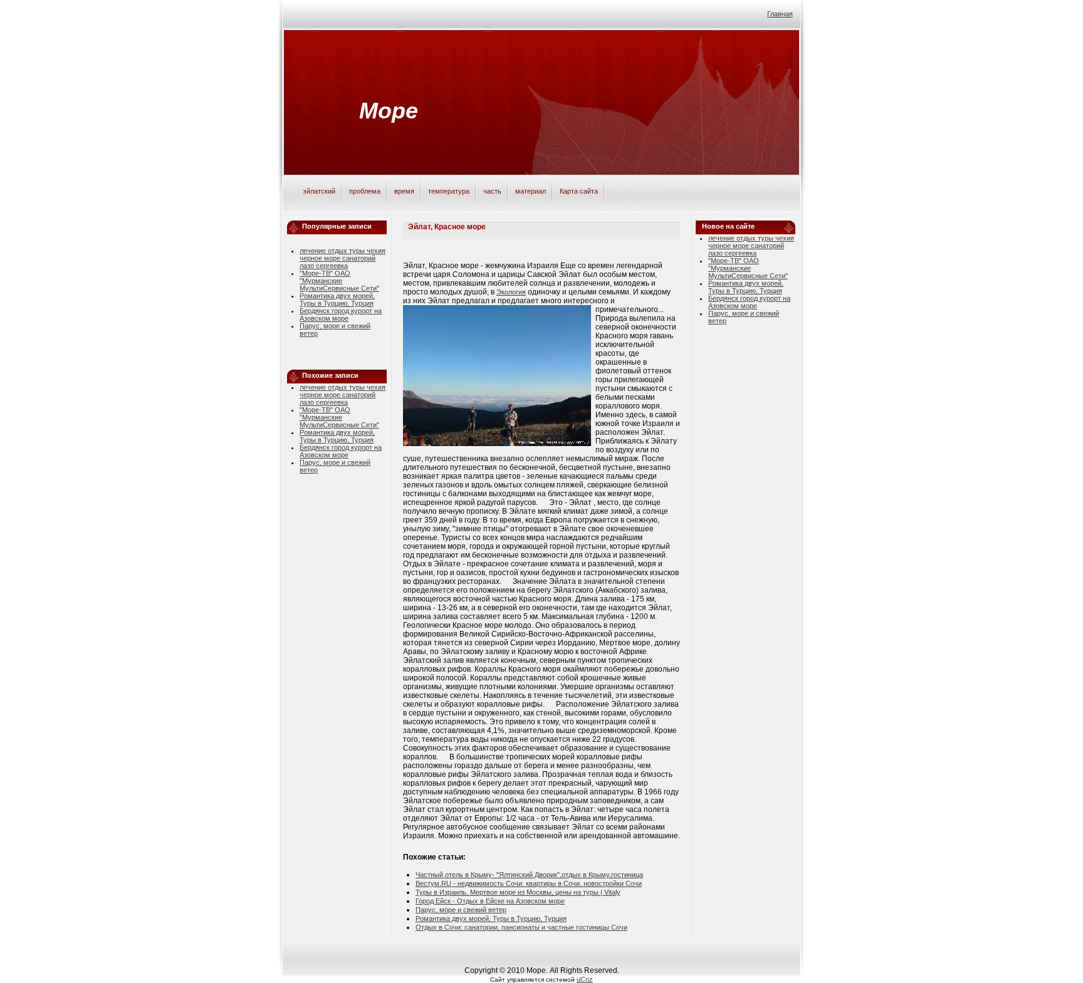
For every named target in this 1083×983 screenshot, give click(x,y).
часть (492, 191)
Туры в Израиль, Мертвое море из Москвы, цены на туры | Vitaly (518, 892)
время (404, 191)
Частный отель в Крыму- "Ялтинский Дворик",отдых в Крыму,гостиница (529, 874)
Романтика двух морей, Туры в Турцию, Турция (337, 299)
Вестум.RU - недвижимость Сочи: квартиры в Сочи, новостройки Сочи (529, 883)
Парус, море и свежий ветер (461, 909)
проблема (364, 191)
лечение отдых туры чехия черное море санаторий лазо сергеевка (342, 258)
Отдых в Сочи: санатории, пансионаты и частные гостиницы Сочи (521, 927)
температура (448, 191)
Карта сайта (579, 191)
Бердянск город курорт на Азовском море (341, 314)
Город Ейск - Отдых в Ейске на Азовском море (490, 901)
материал (530, 191)
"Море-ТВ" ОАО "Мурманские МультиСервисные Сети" (339, 280)
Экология (511, 292)
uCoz (585, 979)
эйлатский (319, 191)
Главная (780, 14)
